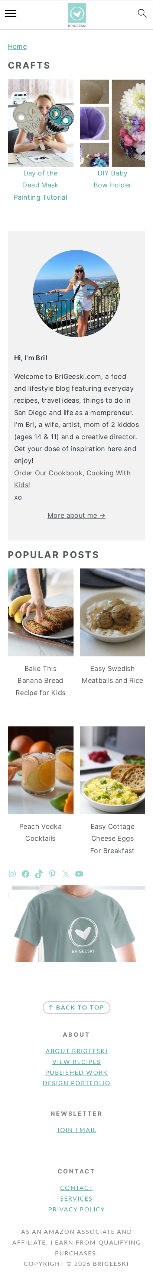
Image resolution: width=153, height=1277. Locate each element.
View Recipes (76, 1062)
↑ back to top (76, 1008)
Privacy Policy (76, 1210)
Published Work (76, 1073)
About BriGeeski (77, 1051)
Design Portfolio (77, 1083)
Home (17, 46)
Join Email (77, 1130)
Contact (76, 1188)
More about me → (76, 515)
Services (76, 1199)
